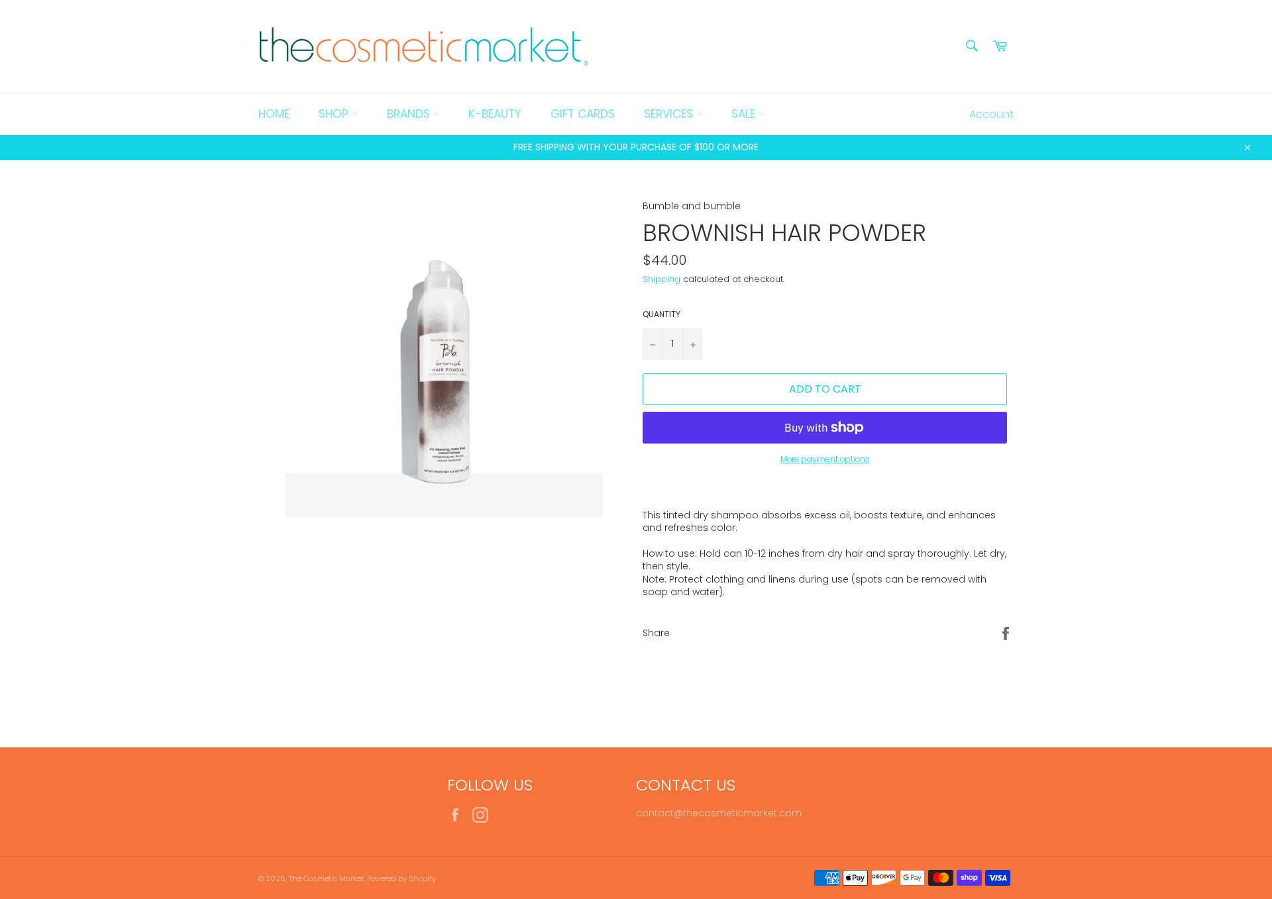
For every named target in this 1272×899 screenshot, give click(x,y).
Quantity (661, 314)
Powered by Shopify (401, 878)
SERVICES (670, 114)
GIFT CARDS (583, 114)
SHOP (335, 114)
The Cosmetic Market (326, 878)
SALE (745, 114)
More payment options (825, 459)
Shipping (661, 279)
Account (991, 114)
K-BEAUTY (494, 114)
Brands (410, 114)
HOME (274, 114)
